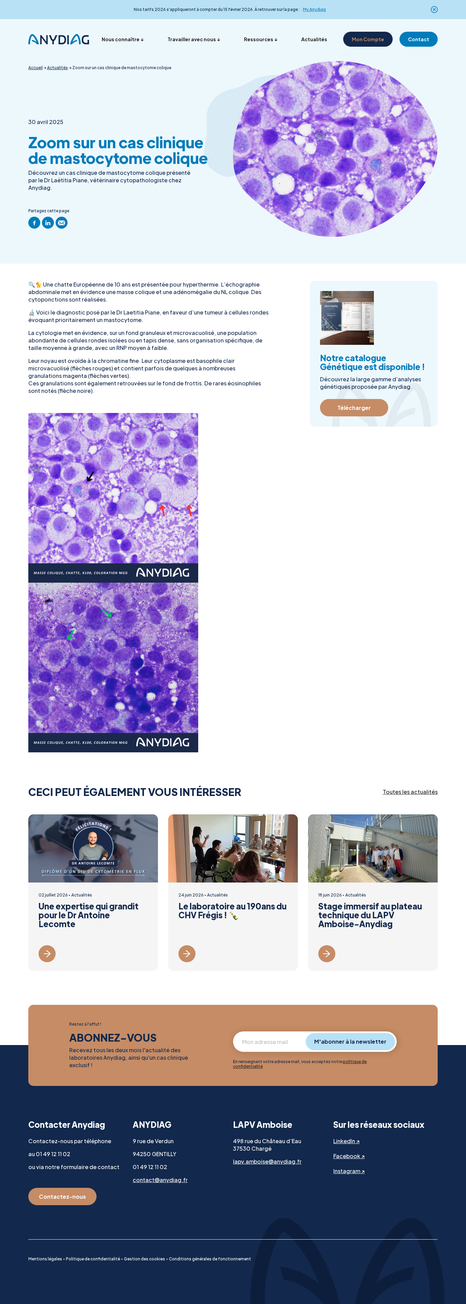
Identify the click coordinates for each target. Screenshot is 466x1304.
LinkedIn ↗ (346, 1141)
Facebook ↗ (349, 1156)
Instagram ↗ (349, 1171)
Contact (418, 39)
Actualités (314, 39)
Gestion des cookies (144, 1258)
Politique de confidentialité (93, 1258)
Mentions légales (45, 1258)
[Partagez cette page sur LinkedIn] (48, 223)
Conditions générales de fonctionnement (210, 1258)
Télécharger (354, 407)
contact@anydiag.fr (160, 1179)
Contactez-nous (62, 1196)
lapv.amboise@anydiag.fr (267, 1161)
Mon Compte (368, 39)
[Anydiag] (58, 39)
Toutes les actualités (410, 791)
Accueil (35, 67)
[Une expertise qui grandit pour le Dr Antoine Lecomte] (93, 892)
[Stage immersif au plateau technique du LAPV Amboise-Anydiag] (373, 892)
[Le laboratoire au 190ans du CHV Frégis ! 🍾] (233, 892)
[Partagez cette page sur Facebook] (34, 223)
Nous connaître (121, 39)
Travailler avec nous (192, 39)
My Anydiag (314, 9)
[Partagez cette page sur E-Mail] (62, 223)
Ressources (258, 39)
